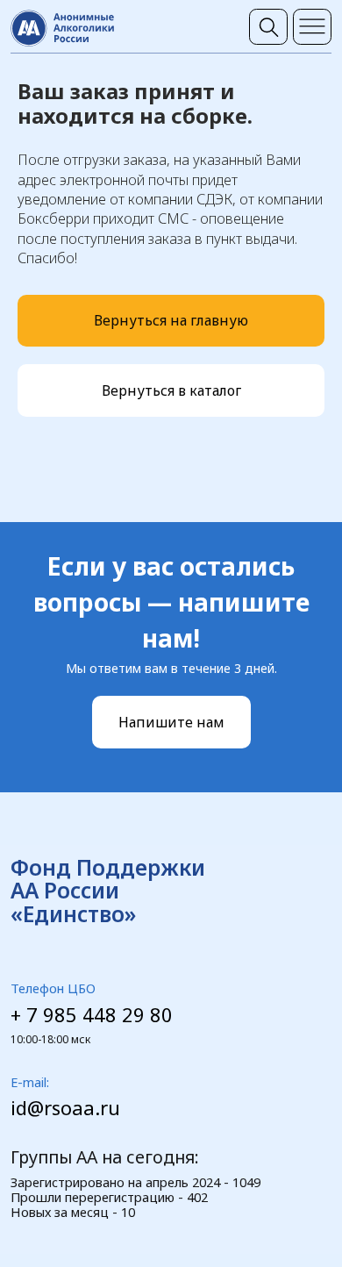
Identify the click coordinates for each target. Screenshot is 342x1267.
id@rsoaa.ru (65, 1107)
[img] (268, 27)
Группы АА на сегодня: (105, 1157)
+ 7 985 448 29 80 (92, 1014)
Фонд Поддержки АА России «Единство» (108, 891)
